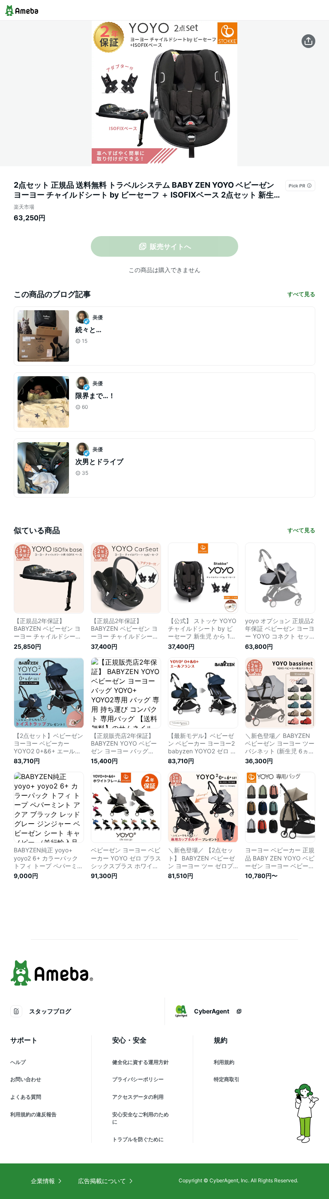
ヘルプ (18, 1062)
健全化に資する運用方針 (140, 1062)
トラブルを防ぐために (138, 1139)
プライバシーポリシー (138, 1079)
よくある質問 (25, 1097)
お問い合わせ (25, 1079)
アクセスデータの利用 (138, 1097)
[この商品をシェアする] (308, 41)
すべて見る (301, 294)
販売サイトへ (170, 246)
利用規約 (224, 1062)
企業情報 (43, 1180)
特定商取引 (226, 1079)
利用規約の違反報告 (33, 1114)
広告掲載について (102, 1180)
